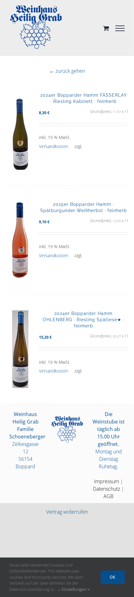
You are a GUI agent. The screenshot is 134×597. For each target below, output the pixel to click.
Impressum (106, 481)
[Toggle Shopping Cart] (106, 28)
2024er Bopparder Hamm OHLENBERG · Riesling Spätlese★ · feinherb (83, 319)
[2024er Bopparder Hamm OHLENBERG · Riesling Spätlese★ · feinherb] (20, 349)
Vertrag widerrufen (67, 511)
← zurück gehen (67, 70)
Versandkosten (53, 146)
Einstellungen (74, 589)
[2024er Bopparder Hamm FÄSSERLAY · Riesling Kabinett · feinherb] (20, 131)
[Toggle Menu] (120, 28)
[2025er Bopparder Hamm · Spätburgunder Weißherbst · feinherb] (20, 240)
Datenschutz (106, 488)
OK (113, 577)
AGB (108, 496)
